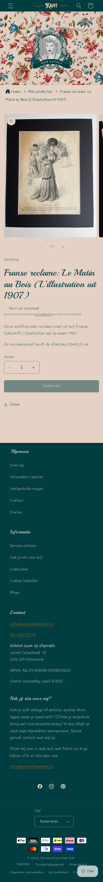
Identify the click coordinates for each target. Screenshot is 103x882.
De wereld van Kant (54, 858)
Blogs (15, 592)
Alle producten (40, 91)
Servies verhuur (23, 545)
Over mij (17, 465)
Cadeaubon (19, 569)
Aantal (9, 357)
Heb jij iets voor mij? (26, 557)
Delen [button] (15, 404)
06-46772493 (23, 634)
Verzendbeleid (58, 872)
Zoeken (16, 512)
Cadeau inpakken (24, 580)
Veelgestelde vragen (27, 488)
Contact (16, 500)
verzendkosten (43, 314)
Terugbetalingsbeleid (49, 865)
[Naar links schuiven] (40, 246)
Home (16, 91)
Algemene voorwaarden (27, 872)
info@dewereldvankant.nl (32, 624)
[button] (10, 6)
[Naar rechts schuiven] (62, 246)
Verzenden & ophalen (26, 477)
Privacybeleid (78, 865)
